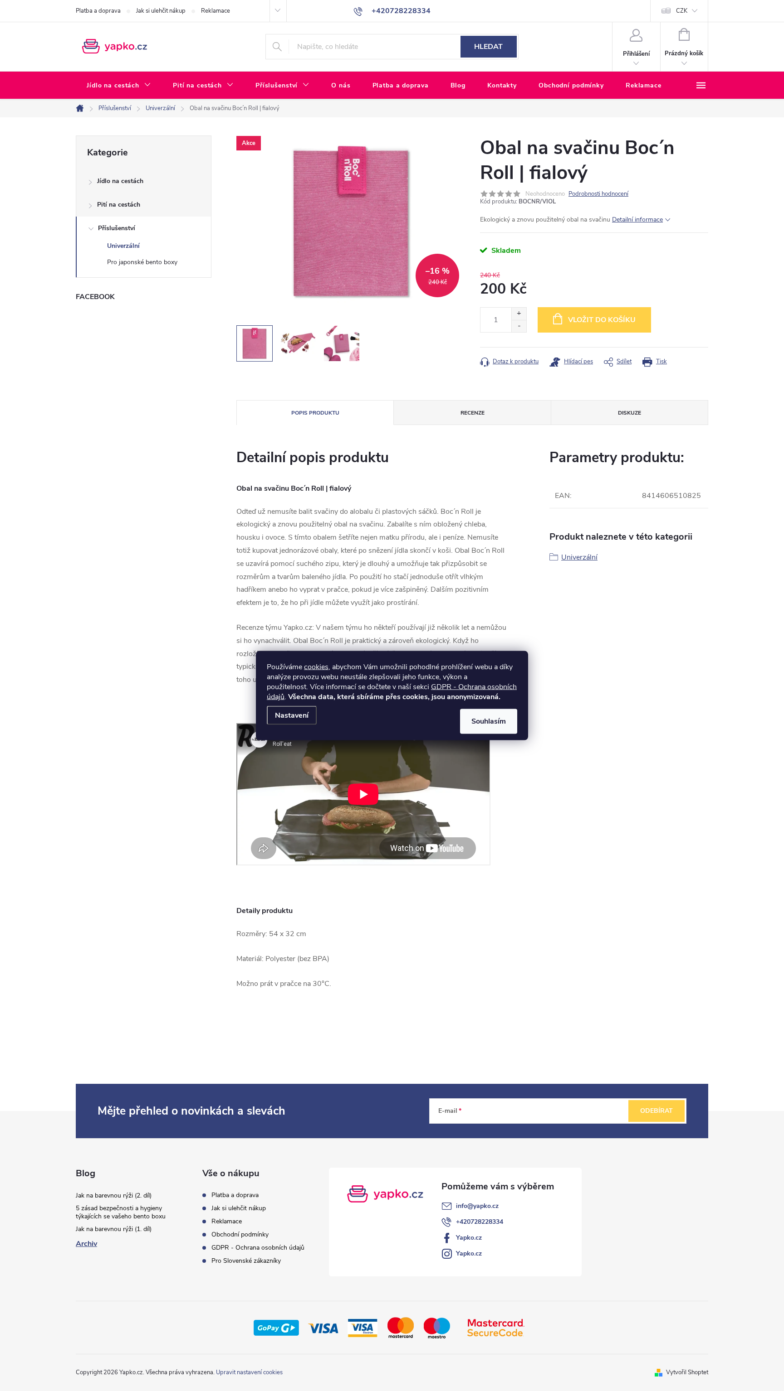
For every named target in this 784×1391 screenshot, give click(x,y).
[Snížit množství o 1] (518, 326)
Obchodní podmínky (240, 1234)
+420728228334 (479, 1221)
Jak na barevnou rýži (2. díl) (114, 1195)
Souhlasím (488, 721)
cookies (316, 667)
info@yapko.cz (477, 1206)
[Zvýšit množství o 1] (518, 314)
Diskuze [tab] (629, 412)
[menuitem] (119, 86)
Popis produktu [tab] (315, 412)
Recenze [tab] (473, 412)
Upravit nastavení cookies (249, 1372)
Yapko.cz (469, 1237)
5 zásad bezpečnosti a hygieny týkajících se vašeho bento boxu (121, 1212)
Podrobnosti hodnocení (598, 194)
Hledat (488, 47)
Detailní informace (637, 219)
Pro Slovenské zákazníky (246, 1260)
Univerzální (123, 245)
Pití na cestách (118, 204)
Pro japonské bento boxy (142, 262)
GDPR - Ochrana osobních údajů (257, 1247)
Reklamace (215, 11)
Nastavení (292, 715)
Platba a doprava (98, 11)
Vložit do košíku (602, 320)
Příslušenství (116, 228)
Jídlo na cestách (120, 181)
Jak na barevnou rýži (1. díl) (114, 1229)
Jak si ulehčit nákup (161, 11)
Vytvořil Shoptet (687, 1372)
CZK (681, 11)
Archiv (86, 1243)
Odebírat (656, 1110)
